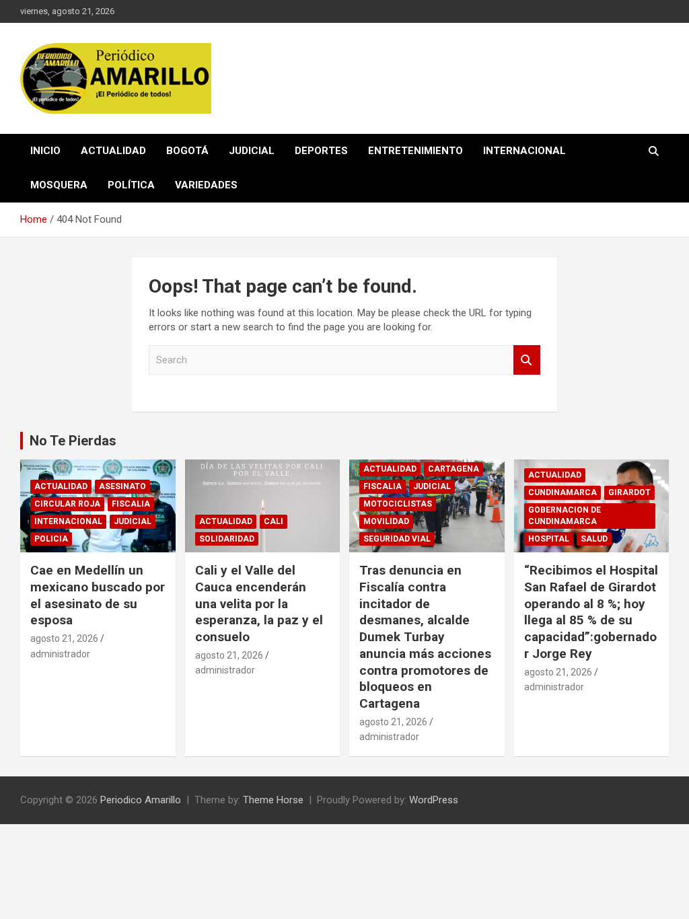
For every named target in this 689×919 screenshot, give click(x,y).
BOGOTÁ (187, 151)
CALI (273, 521)
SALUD (594, 539)
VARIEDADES (206, 185)
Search (526, 360)
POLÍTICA (131, 185)
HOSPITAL (548, 539)
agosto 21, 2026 (64, 638)
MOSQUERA (58, 185)
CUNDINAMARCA (562, 492)
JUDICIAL (252, 151)
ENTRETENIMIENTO (415, 151)
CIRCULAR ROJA (67, 504)
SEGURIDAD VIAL (397, 539)
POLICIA (51, 539)
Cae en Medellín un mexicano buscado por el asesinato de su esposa (97, 595)
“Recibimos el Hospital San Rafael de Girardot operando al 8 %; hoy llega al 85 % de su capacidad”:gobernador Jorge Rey (591, 611)
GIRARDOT (629, 492)
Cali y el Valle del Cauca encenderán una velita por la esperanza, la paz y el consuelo (259, 603)
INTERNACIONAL (524, 151)
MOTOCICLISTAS (397, 504)
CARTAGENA (453, 469)
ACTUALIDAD (113, 151)
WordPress (433, 800)
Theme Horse (273, 800)
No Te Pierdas (73, 441)
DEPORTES (321, 151)
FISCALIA (131, 504)
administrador (60, 654)
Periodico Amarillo (140, 800)
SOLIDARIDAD (226, 539)
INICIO (45, 151)
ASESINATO (122, 486)
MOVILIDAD (386, 521)
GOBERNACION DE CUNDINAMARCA (564, 515)
